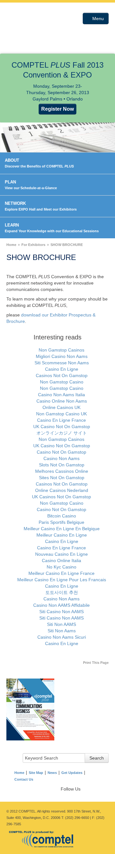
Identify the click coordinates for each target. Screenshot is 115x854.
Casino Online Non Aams (61, 401)
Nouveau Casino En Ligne (61, 554)
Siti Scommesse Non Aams (61, 362)
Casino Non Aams (61, 458)
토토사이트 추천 (61, 592)
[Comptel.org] (43, 839)
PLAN (31, 185)
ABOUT (39, 163)
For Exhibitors (33, 245)
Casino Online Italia (61, 560)
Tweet (103, 788)
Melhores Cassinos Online (61, 471)
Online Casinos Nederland (61, 490)
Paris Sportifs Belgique (61, 522)
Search (96, 758)
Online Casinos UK (61, 407)
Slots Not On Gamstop (61, 464)
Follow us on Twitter (90, 788)
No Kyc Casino (61, 566)
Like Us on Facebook (84, 788)
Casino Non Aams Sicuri (61, 637)
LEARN (52, 228)
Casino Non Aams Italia (61, 394)
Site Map (36, 773)
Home (11, 245)
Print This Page (96, 663)
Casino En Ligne (61, 369)
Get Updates (71, 773)
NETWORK (41, 206)
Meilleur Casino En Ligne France (61, 573)
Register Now (57, 109)
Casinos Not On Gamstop (62, 375)
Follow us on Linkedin (97, 788)
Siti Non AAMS (61, 624)
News (52, 773)
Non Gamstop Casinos (61, 350)
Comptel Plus (27, 23)
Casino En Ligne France (61, 420)
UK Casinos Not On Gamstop (61, 496)
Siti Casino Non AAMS (61, 611)
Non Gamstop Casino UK (61, 413)
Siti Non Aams (62, 630)
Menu (97, 18)
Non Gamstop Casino (61, 381)
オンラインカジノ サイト (61, 432)
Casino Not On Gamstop (61, 452)
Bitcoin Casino (61, 515)
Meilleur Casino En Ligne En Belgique (62, 528)
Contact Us (23, 779)
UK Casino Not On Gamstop (61, 426)
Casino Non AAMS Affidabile (61, 605)
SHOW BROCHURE (66, 245)
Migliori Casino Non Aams (62, 356)
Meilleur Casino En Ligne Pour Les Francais (61, 579)
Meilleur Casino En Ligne (61, 535)
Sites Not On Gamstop (61, 477)
